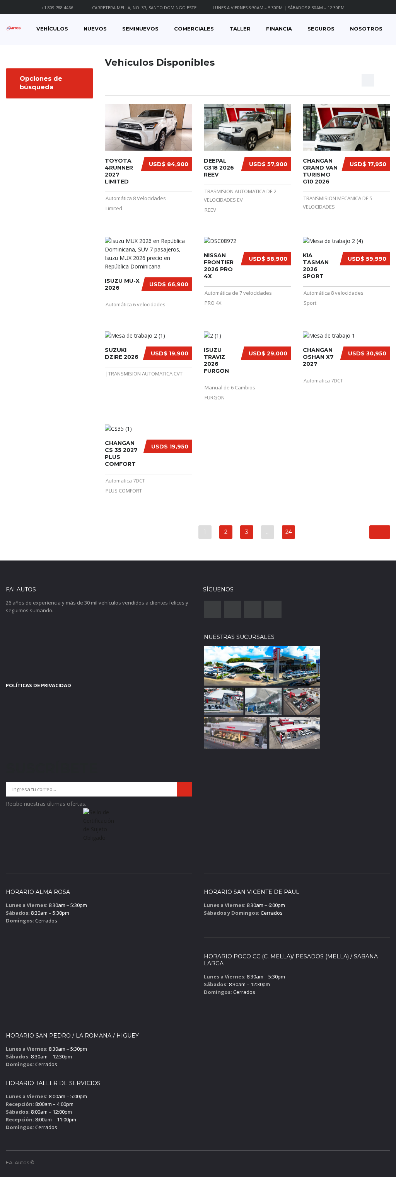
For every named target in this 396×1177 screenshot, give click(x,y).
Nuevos (95, 28)
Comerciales (194, 28)
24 (288, 531)
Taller (240, 28)
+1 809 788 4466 (57, 7)
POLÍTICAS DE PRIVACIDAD (38, 685)
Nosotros (366, 28)
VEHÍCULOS (52, 28)
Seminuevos (140, 28)
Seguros (321, 28)
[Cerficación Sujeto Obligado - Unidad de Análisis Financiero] (99, 827)
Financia (279, 28)
